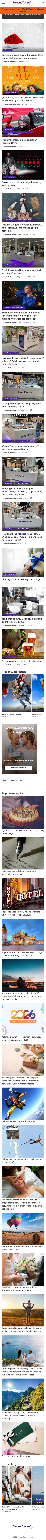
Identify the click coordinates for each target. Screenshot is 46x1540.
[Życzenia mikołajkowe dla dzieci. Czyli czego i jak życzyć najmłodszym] (23, 37)
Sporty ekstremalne (11, 134)
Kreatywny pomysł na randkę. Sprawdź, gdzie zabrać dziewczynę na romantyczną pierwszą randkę (21, 996)
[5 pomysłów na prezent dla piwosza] (23, 644)
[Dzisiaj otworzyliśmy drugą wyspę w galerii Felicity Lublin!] (23, 386)
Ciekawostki (9, 219)
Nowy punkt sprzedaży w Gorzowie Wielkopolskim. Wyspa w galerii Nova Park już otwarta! (22, 536)
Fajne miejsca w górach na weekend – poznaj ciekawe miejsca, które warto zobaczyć (20, 1415)
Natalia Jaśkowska (9, 61)
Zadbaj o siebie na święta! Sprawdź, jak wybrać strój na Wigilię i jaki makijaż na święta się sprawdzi (21, 315)
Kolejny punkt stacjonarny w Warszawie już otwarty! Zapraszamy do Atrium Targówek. (22, 491)
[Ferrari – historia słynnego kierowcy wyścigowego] (23, 165)
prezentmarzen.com (26, 1537)
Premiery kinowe (10, 92)
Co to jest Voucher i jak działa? (17, 1456)
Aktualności (9, 129)
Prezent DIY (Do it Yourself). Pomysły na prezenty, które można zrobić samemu (22, 227)
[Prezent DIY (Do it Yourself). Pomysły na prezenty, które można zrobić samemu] (23, 207)
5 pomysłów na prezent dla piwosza (21, 661)
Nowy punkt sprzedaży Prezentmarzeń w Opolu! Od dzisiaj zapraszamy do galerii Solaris (23, 361)
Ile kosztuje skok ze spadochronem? (19, 1121)
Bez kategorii (9, 177)
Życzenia (8, 50)
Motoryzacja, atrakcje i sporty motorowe (18, 132)
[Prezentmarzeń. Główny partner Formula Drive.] (23, 122)
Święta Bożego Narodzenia (14, 307)
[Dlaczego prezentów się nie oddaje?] (23, 562)
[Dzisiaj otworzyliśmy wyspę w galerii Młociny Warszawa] (23, 253)
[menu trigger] (4, 3)
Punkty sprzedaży (11, 265)
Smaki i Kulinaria (10, 613)
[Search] (43, 3)
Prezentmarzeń (25, 760)
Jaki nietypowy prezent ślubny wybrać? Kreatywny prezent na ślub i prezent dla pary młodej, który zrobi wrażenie (21, 1080)
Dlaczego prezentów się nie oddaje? (22, 579)
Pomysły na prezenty (24, 219)
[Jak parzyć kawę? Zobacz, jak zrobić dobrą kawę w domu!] (23, 601)
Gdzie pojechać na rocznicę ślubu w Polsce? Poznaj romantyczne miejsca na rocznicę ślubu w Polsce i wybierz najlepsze (23, 1371)
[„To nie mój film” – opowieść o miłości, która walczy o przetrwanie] (23, 80)
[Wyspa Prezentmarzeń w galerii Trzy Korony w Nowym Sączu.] (23, 428)
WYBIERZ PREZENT (18, 768)
